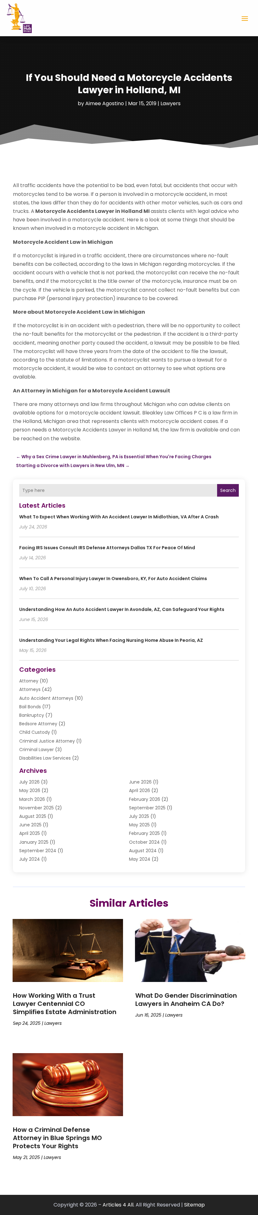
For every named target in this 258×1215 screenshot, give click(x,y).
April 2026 (139, 790)
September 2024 (37, 850)
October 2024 (144, 842)
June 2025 (30, 825)
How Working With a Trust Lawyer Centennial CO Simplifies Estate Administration (64, 1003)
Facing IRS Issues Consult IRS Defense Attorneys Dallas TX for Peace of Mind (107, 548)
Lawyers (170, 103)
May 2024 (139, 859)
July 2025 (139, 816)
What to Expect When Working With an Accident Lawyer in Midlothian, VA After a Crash (119, 517)
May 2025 (139, 825)
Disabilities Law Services (45, 758)
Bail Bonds (30, 707)
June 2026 (140, 782)
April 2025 (29, 833)
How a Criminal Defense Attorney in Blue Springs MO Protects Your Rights (57, 1137)
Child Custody (34, 732)
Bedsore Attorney (38, 724)
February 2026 (144, 799)
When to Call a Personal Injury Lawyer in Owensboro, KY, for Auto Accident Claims (113, 578)
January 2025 (33, 842)
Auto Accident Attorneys (46, 698)
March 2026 (32, 799)
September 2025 (147, 808)
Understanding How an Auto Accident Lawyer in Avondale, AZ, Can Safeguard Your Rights (121, 609)
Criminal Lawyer (36, 749)
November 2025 (36, 808)
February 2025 (144, 833)
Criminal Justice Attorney (47, 741)
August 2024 (143, 850)
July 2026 (29, 782)
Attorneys (30, 689)
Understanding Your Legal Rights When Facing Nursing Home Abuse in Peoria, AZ (111, 640)
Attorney (28, 681)
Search (228, 490)
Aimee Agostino (104, 103)
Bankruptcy (31, 715)
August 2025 (32, 816)
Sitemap (194, 1204)
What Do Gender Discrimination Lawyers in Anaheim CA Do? (186, 999)
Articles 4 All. (118, 1204)
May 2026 (29, 790)
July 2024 (29, 859)
